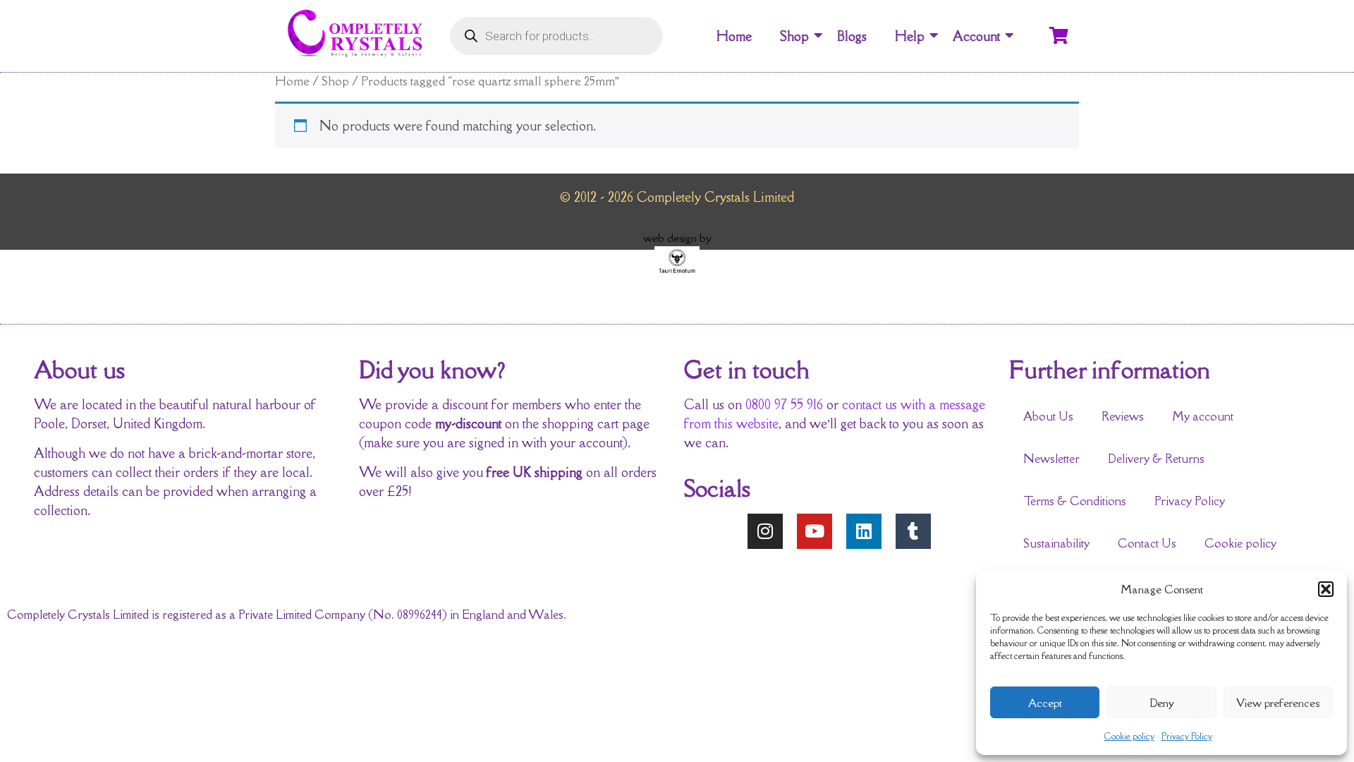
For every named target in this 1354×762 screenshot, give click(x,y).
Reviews (1123, 416)
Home (734, 36)
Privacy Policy (1186, 736)
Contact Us (1147, 543)
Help (910, 36)
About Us (1048, 416)
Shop (794, 36)
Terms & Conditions (1074, 501)
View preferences (1277, 703)
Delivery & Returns (1156, 458)
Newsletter (1051, 458)
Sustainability (1056, 543)
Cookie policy (1129, 736)
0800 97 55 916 (784, 404)
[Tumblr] (913, 531)
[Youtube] (814, 531)
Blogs (852, 36)
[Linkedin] (864, 531)
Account (976, 36)
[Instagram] (765, 531)
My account (1202, 416)
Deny (1161, 703)
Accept (1045, 703)
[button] (1326, 589)
